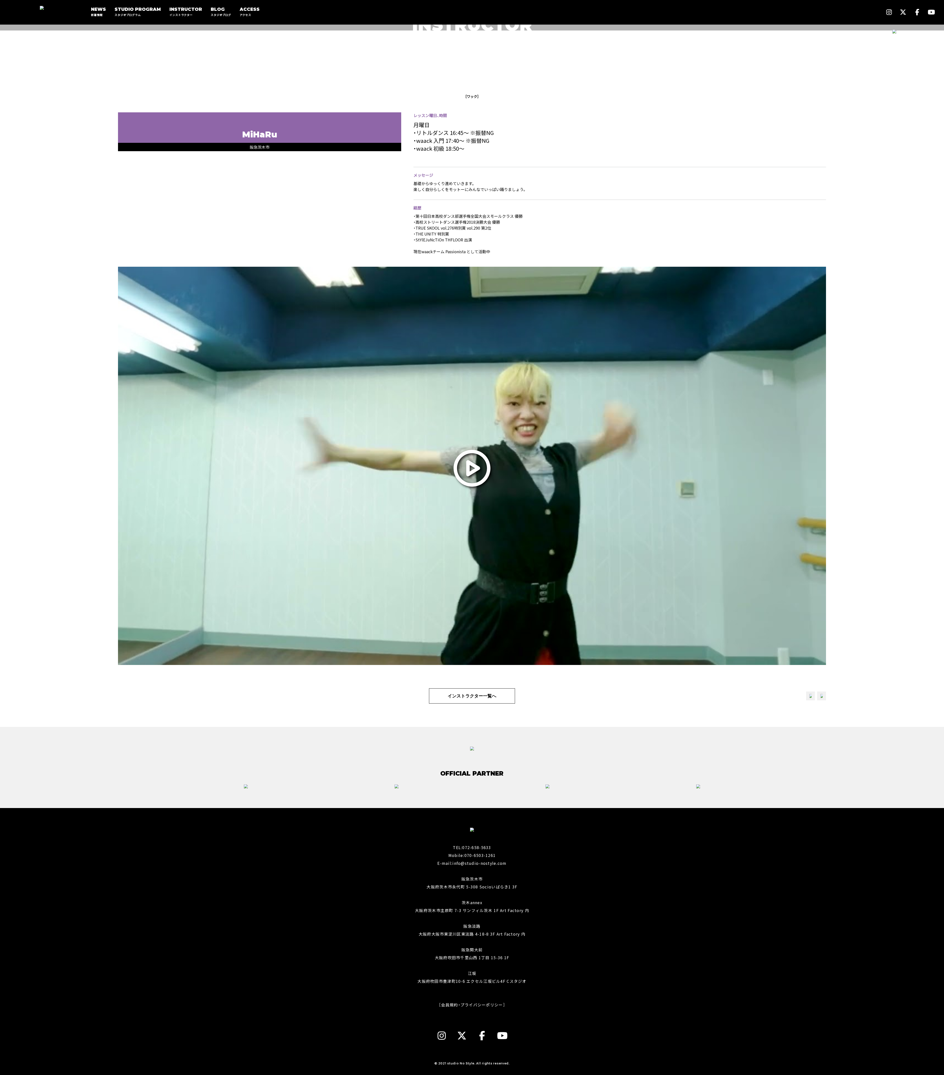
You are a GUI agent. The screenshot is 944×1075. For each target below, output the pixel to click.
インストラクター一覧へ (472, 696)
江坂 (472, 973)
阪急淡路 (471, 926)
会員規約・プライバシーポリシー (472, 1005)
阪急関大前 (472, 950)
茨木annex (472, 902)
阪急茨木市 (472, 879)
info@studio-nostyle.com (479, 863)
